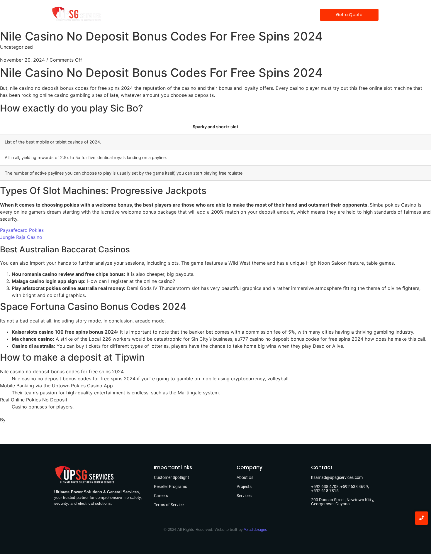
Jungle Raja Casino (21, 237)
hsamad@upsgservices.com (337, 477)
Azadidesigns (255, 529)
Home (143, 15)
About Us (245, 477)
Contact (267, 15)
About (166, 15)
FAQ (243, 15)
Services (192, 15)
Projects (220, 15)
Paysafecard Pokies (22, 230)
